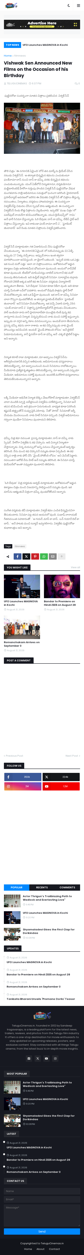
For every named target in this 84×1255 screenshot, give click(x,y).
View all (75, 567)
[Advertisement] (42, 837)
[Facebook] (17, 556)
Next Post (72, 756)
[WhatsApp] (44, 556)
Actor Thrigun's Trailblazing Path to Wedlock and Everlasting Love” (47, 898)
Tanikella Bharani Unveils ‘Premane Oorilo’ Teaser (41, 999)
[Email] (53, 556)
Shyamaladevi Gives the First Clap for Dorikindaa (49, 931)
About (41, 1249)
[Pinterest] (35, 556)
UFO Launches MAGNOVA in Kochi (45, 45)
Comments (67, 887)
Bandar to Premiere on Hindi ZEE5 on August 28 (60, 603)
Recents (42, 887)
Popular (16, 887)
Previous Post (14, 756)
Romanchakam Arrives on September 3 (22, 644)
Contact (54, 1249)
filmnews (20, 56)
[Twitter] (26, 556)
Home (8, 56)
